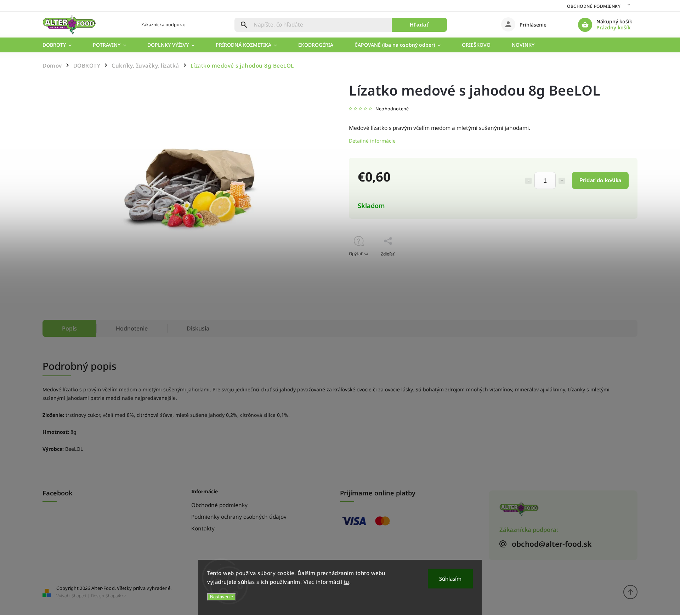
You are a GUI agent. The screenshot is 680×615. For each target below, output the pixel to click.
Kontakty (203, 528)
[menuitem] (62, 45)
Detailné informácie (372, 140)
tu (346, 581)
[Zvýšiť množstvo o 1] (562, 181)
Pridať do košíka (600, 180)
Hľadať (419, 25)
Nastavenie (221, 596)
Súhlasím (450, 578)
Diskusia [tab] (198, 328)
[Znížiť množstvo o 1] (528, 181)
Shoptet (79, 596)
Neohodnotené (392, 109)
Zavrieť (614, 266)
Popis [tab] (69, 328)
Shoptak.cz (116, 596)
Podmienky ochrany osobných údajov (239, 517)
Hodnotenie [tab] (132, 328)
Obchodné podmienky (593, 6)
